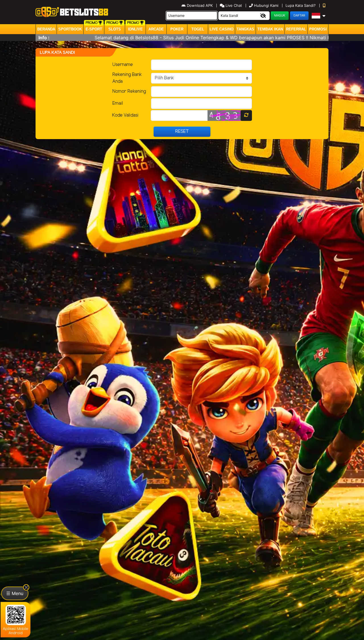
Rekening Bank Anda (127, 78)
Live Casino (221, 29)
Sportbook (70, 29)
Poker (176, 29)
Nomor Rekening (129, 91)
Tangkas (245, 29)
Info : (43, 37)
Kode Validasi (125, 115)
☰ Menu (14, 593)
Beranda (46, 29)
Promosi (318, 29)
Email (117, 103)
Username (122, 64)
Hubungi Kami (266, 5)
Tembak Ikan (270, 29)
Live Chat (233, 5)
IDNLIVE (135, 29)
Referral (296, 29)
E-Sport (94, 29)
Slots (114, 29)
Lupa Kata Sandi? (301, 5)
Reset (182, 131)
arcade (156, 29)
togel (197, 29)
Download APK (200, 5)
